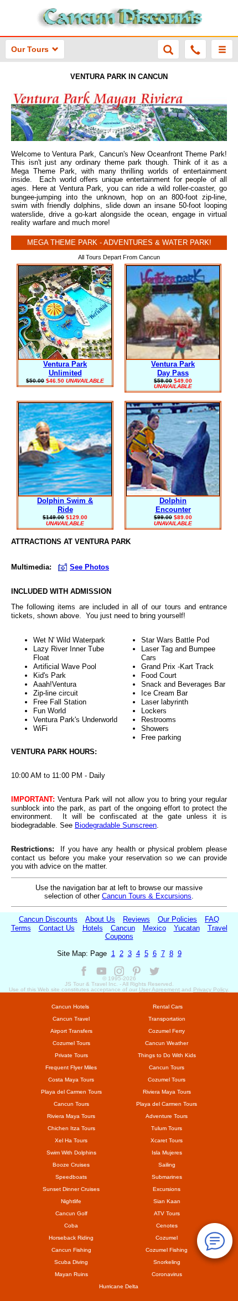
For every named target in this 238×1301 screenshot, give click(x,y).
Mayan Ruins (71, 1274)
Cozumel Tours (71, 1043)
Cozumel (167, 1238)
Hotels (92, 928)
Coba (71, 1225)
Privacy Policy (210, 989)
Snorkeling (166, 1262)
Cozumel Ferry (166, 1031)
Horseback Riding (71, 1238)
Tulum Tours (166, 1128)
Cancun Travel (71, 1019)
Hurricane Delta (118, 1286)
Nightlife (71, 1201)
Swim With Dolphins (71, 1153)
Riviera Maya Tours (167, 1092)
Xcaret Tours (167, 1140)
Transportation (166, 1019)
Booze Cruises (71, 1165)
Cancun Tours (166, 1067)
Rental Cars (168, 1007)
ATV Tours (167, 1213)
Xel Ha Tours (71, 1140)
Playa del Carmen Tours (71, 1092)
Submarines (167, 1177)
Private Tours (71, 1055)
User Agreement (159, 989)
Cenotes (167, 1225)
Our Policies (177, 919)
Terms (21, 928)
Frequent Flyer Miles (71, 1067)
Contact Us (57, 928)
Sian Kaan (166, 1201)
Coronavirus (167, 1274)
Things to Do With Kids (167, 1055)
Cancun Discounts (48, 919)
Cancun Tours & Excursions (147, 896)
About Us (100, 919)
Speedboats (71, 1177)
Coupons (119, 936)
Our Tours (30, 49)
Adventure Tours (167, 1116)
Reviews (136, 919)
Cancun (123, 928)
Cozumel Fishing (167, 1250)
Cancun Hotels (70, 1007)
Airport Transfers (71, 1031)
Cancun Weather (166, 1043)
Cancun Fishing (71, 1250)
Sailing (166, 1165)
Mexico (154, 928)
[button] (222, 49)
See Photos (89, 567)
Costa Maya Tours (71, 1080)
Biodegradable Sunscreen (116, 825)
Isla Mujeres (167, 1153)
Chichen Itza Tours (71, 1128)
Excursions (166, 1189)
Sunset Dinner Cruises (71, 1189)
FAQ (212, 919)
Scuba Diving (71, 1262)
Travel (217, 928)
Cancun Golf (71, 1213)
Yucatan (187, 928)
